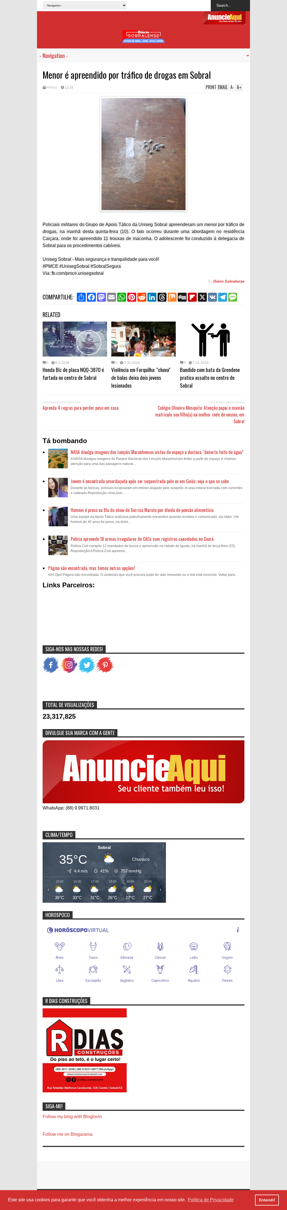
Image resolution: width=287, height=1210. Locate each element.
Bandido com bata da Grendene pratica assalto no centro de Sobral (210, 377)
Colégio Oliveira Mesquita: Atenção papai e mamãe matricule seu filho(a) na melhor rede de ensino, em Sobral (199, 414)
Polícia (52, 87)
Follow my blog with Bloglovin (72, 1116)
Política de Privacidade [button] (211, 1199)
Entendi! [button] (267, 1200)
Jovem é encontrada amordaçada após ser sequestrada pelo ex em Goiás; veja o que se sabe (150, 481)
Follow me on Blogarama (67, 1134)
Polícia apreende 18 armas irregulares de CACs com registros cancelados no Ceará (142, 539)
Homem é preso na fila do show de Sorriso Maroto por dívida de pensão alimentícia (142, 510)
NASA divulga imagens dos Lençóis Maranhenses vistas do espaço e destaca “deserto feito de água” (157, 452)
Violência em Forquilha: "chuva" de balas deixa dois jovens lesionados (140, 377)
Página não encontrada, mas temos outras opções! (91, 568)
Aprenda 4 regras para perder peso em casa (81, 407)
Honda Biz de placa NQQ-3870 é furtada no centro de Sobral (73, 373)
